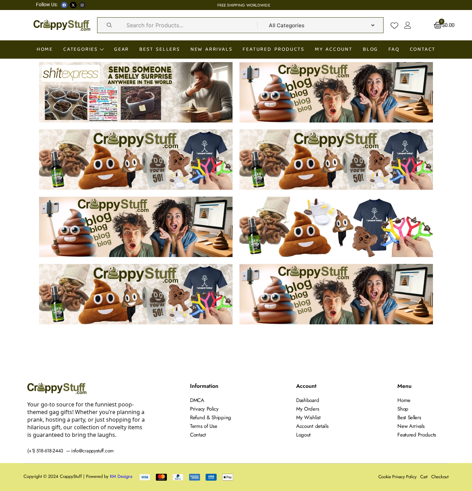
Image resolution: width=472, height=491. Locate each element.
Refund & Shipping (210, 417)
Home (45, 49)
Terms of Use (203, 426)
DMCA (197, 400)
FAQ (393, 49)
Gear (121, 49)
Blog (370, 49)
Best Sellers (159, 49)
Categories (80, 49)
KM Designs (121, 476)
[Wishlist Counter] (394, 25)
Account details (312, 426)
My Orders (307, 409)
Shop (402, 409)
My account (333, 49)
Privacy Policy (204, 409)
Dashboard (307, 400)
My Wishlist (308, 417)
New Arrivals (211, 49)
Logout (303, 435)
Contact (423, 49)
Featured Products (273, 49)
